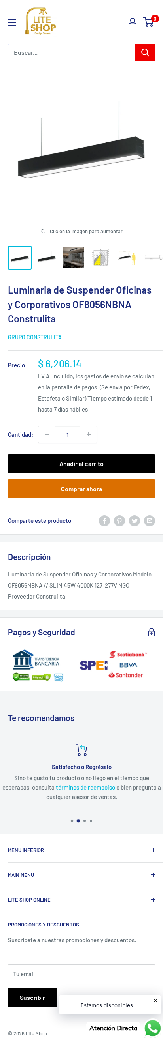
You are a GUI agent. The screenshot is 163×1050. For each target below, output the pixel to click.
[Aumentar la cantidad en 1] (88, 434)
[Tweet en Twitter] (134, 520)
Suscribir (32, 997)
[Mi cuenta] (132, 22)
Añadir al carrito (81, 463)
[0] (149, 22)
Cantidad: (20, 434)
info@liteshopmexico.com (67, 796)
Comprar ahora (81, 488)
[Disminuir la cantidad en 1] (46, 434)
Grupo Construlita (35, 337)
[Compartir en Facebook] (104, 520)
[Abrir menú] (12, 22)
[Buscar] (145, 52)
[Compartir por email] (149, 520)
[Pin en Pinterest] (119, 520)
